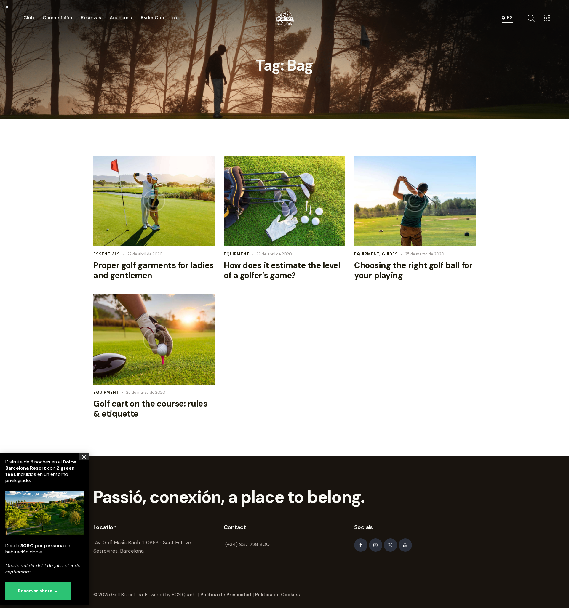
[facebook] (360, 545)
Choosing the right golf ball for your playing (413, 270)
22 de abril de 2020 (145, 254)
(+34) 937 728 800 (247, 544)
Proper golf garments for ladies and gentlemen (153, 270)
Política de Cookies (277, 594)
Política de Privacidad (225, 594)
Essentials (106, 254)
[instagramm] (375, 545)
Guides (390, 254)
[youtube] (405, 545)
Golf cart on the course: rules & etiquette (150, 409)
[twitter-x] (390, 545)
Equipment (236, 254)
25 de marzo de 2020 (424, 254)
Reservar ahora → (38, 591)
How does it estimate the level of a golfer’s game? (282, 270)
